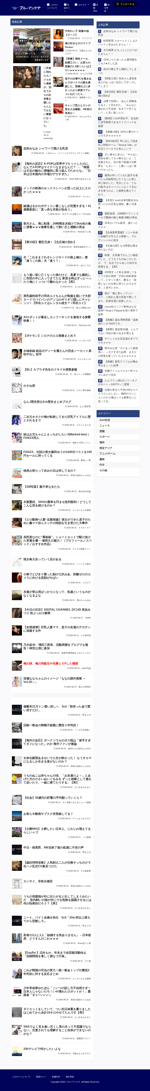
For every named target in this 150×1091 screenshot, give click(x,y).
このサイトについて (52, 6)
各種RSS (95, 8)
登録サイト (67, 8)
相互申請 (106, 8)
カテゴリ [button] (82, 5)
